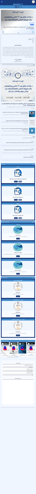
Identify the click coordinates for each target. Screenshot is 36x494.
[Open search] (2, 1)
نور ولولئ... (18, 315)
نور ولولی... (18, 296)
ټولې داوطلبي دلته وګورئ (5, 222)
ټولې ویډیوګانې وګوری (5, 341)
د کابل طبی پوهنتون (30, 371)
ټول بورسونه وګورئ (4, 277)
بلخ (32, 374)
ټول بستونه (3, 164)
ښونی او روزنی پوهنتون (29, 372)
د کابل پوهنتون (31, 367)
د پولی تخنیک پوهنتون (29, 369)
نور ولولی (16, 181)
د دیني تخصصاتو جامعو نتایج (29, 365)
